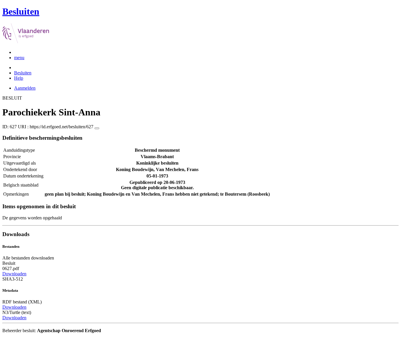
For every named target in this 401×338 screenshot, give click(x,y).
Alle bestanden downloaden (28, 257)
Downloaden (14, 273)
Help (18, 78)
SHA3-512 (12, 278)
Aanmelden (25, 88)
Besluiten (22, 72)
